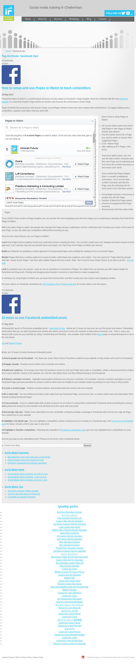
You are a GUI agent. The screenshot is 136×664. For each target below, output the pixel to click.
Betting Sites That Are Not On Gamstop (69, 530)
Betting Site (69, 578)
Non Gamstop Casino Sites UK (69, 563)
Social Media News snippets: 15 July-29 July (28, 474)
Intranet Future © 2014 (11, 657)
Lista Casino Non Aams (69, 527)
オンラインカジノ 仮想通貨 (69, 620)
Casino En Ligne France (69, 614)
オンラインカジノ (69, 515)
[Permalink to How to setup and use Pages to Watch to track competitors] (11, 83)
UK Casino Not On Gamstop (69, 536)
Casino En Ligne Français (69, 626)
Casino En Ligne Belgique (69, 593)
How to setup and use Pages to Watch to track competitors (46, 88)
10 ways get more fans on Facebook (24, 494)
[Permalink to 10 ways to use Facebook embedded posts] (11, 313)
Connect (102, 19)
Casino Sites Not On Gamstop (69, 521)
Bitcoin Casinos (70, 590)
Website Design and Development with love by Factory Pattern (111, 657)
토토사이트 (69, 629)
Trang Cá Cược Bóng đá (69, 608)
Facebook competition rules (73, 430)
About (99, 334)
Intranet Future (15, 343)
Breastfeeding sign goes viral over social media (29, 457)
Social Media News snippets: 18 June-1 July (27, 480)
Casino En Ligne (69, 569)
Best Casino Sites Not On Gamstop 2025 (69, 557)
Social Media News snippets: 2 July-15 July (27, 477)
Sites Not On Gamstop (69, 566)
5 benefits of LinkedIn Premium (21, 497)
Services (58, 19)
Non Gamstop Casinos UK (69, 518)
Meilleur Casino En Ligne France (69, 572)
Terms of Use (38, 657)
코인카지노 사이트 (69, 611)
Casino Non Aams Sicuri (69, 581)
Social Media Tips (14, 486)
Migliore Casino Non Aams (70, 584)
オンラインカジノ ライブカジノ (69, 605)
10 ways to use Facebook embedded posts (34, 317)
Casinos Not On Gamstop (69, 575)
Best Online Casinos (69, 533)
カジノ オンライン (69, 554)
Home (28, 19)
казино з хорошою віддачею (69, 602)
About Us (42, 19)
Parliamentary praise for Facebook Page (26, 460)
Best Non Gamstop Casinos (69, 512)
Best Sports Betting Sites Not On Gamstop (69, 587)
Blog (89, 19)
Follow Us (113, 13)
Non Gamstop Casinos (69, 542)
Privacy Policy (26, 657)
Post (4, 343)
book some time (69, 284)
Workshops (74, 19)
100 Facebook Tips (50, 284)
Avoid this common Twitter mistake (23, 491)
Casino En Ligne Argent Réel (69, 641)
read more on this (57, 328)
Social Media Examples (17, 452)
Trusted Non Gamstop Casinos (69, 548)
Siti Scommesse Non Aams (69, 599)
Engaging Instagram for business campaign (27, 463)
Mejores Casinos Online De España (69, 644)
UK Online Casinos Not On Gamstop (69, 524)
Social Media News (14, 469)
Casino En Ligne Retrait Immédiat (69, 635)
